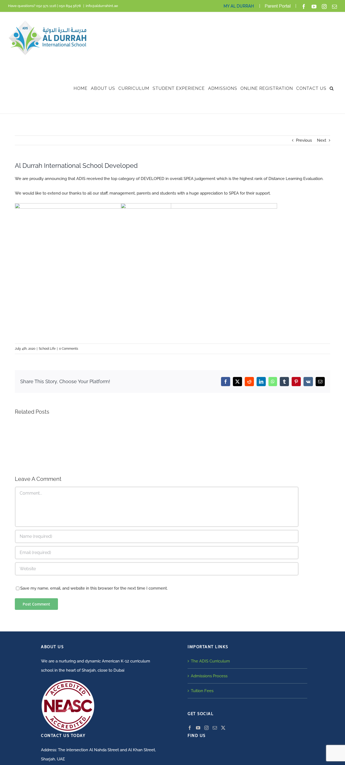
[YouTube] (198, 728)
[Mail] (215, 728)
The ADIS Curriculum (210, 661)
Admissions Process (209, 676)
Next (321, 140)
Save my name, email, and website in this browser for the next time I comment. (94, 588)
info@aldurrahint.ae (102, 6)
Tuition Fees (202, 690)
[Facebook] (190, 728)
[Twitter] (223, 728)
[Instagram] (206, 728)
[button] (332, 88)
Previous (304, 140)
